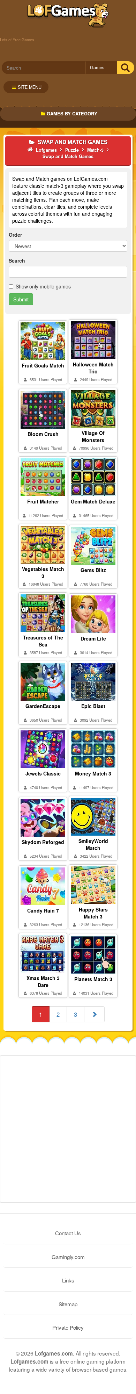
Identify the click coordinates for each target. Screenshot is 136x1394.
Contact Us (68, 1233)
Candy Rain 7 (43, 910)
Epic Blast (93, 705)
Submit (21, 299)
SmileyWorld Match (93, 844)
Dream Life (93, 638)
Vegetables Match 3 (43, 572)
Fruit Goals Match (43, 365)
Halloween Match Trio (93, 368)
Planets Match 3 (93, 978)
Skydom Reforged (43, 841)
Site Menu (29, 87)
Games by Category (72, 113)
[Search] (125, 67)
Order (15, 234)
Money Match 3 (93, 773)
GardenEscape (42, 705)
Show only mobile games (43, 286)
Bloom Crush (43, 433)
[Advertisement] (68, 1129)
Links (68, 1280)
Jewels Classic (43, 773)
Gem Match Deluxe (93, 501)
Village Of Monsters (93, 436)
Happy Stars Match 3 (93, 913)
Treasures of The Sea (43, 641)
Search (17, 260)
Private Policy (68, 1327)
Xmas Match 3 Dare (43, 981)
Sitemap (68, 1304)
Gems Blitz (93, 569)
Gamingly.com (68, 1256)
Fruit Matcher (43, 501)
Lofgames (68, 16)
